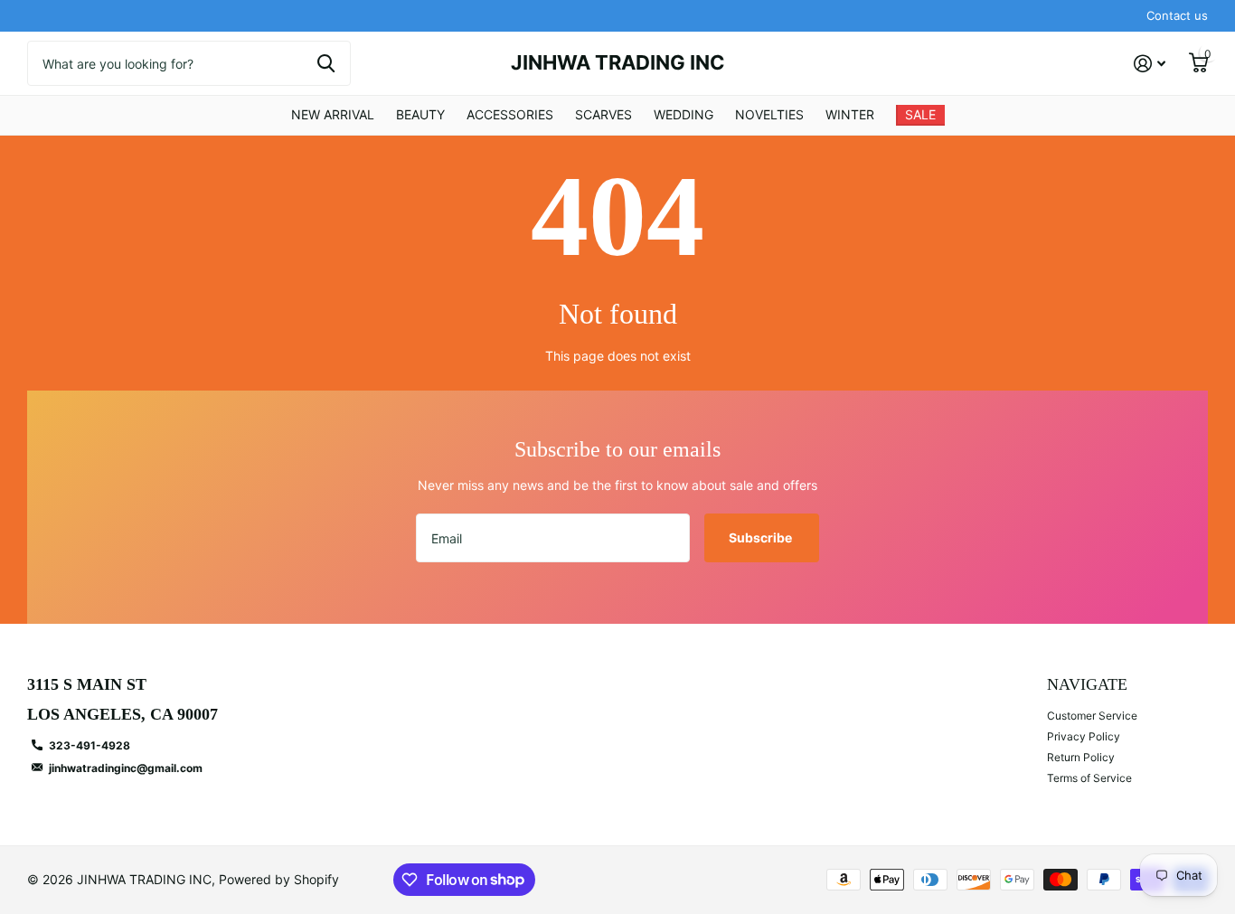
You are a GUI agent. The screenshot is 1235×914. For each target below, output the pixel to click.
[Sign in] (1149, 63)
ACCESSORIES (510, 114)
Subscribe (762, 537)
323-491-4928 (89, 745)
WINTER (849, 114)
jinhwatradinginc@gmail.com (126, 768)
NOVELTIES (769, 114)
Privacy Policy (1083, 736)
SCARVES (603, 114)
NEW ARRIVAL (332, 114)
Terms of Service (1089, 778)
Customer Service (1092, 715)
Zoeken (326, 63)
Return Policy (1081, 757)
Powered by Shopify (279, 879)
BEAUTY (420, 114)
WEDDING (683, 114)
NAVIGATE (1087, 684)
